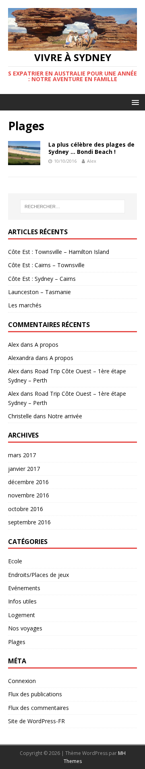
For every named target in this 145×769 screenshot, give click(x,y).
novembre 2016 (28, 495)
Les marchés (24, 305)
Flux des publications (35, 694)
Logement (21, 615)
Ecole (15, 561)
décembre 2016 (28, 482)
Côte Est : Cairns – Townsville (46, 265)
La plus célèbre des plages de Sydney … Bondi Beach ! (91, 148)
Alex (91, 161)
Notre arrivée (65, 416)
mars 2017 (22, 455)
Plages (16, 642)
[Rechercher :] (72, 206)
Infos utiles (22, 601)
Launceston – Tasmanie (39, 292)
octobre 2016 (25, 509)
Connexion (22, 681)
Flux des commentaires (38, 708)
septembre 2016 (29, 522)
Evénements (24, 588)
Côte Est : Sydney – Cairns (42, 278)
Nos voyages (25, 628)
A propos (46, 344)
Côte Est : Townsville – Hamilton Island (58, 252)
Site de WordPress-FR (36, 721)
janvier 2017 (24, 468)
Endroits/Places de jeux (38, 575)
